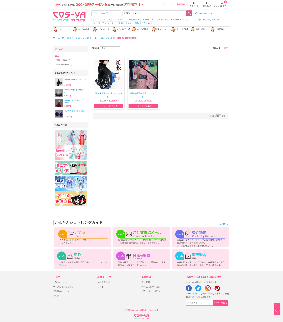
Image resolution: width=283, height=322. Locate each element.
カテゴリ (66, 38)
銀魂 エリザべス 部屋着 (112, 20)
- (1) (62, 60)
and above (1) (63, 65)
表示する (212, 116)
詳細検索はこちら (205, 13)
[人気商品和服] (71, 137)
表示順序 (95, 48)
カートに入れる (110, 106)
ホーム (63, 29)
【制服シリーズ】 (161, 29)
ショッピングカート (222, 6)
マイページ (194, 6)
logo (69, 16)
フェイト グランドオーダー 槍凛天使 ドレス (112, 23)
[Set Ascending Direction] (120, 48)
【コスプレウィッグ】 (102, 29)
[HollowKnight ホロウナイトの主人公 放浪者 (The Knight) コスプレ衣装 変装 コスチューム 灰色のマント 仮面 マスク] (59, 93)
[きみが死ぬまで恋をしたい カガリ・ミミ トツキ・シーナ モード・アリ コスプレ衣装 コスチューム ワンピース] (59, 114)
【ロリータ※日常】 (181, 29)
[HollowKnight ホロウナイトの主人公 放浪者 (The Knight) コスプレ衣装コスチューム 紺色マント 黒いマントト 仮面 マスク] (59, 82)
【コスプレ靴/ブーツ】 (122, 29)
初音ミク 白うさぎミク (143, 23)
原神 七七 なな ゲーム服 (208, 20)
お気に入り (207, 6)
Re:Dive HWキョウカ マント (182, 20)
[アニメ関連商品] (71, 198)
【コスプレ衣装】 (82, 29)
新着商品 (220, 29)
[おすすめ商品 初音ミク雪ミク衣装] (71, 183)
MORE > (223, 224)
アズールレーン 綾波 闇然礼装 (155, 20)
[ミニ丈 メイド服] (71, 168)
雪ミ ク (95, 20)
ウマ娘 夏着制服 (132, 20)
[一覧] (227, 48)
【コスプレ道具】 (141, 29)
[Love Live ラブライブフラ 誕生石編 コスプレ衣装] (71, 152)
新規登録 (181, 4)
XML (141, 316)
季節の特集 (200, 29)
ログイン (170, 4)
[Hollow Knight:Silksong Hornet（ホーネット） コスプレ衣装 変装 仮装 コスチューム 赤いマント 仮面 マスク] (59, 103)
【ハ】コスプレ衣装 (104, 38)
